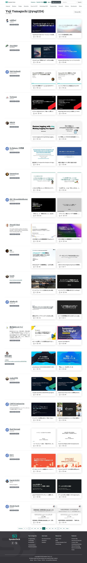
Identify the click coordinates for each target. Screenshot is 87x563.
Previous (21, 528)
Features (33, 2)
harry (12, 455)
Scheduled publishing (76, 544)
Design (20, 6)
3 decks (16, 24)
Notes (73, 549)
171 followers (12, 282)
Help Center (58, 538)
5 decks (17, 254)
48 (35, 528)
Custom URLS (75, 542)
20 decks (17, 50)
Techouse (13, 97)
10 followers (12, 101)
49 (38, 528)
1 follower (12, 24)
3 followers (12, 305)
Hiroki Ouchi (14, 506)
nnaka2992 (14, 378)
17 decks (17, 178)
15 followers (12, 411)
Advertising (58, 544)
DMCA (43, 560)
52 (46, 528)
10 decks (17, 459)
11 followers (12, 340)
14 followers (12, 234)
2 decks (16, 126)
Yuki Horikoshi (15, 71)
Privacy (39, 560)
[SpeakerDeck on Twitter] (16, 543)
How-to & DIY (34, 6)
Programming (53, 6)
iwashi (12, 276)
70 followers (12, 203)
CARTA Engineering (17, 404)
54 (52, 528)
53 (49, 528)
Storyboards (74, 6)
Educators (44, 540)
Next (67, 528)
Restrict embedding (76, 547)
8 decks (17, 101)
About (31, 560)
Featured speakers (32, 546)
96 (63, 528)
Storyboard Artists (46, 538)
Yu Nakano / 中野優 (17, 148)
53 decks (18, 340)
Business (14, 6)
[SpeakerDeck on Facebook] (12, 543)
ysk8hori (13, 20)
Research (61, 6)
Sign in (49, 2)
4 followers (12, 75)
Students (44, 542)
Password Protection (76, 540)
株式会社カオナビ (16, 327)
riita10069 (13, 46)
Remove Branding (76, 546)
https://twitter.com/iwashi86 (16, 280)
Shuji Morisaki (15, 429)
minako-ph (13, 301)
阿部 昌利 (8, 356)
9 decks (17, 305)
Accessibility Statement (51, 560)
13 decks (17, 152)
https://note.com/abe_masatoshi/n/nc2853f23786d (15, 361)
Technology (81, 6)
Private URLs (75, 538)
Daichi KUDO (15, 480)
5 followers (12, 50)
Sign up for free (56, 2)
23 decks (17, 382)
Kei (11, 250)
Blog (57, 540)
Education (26, 6)
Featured (8, 6)
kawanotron (14, 173)
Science (67, 6)
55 (55, 528)
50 (40, 528)
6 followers (12, 459)
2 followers (12, 254)
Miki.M (12, 122)
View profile (77, 12)
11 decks (18, 203)
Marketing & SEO (44, 6)
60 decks (18, 411)
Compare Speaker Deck (61, 542)
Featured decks (31, 544)
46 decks (18, 282)
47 (32, 528)
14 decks (17, 75)
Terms (35, 560)
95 (61, 528)
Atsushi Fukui (15, 225)
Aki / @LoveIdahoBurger (19, 199)
